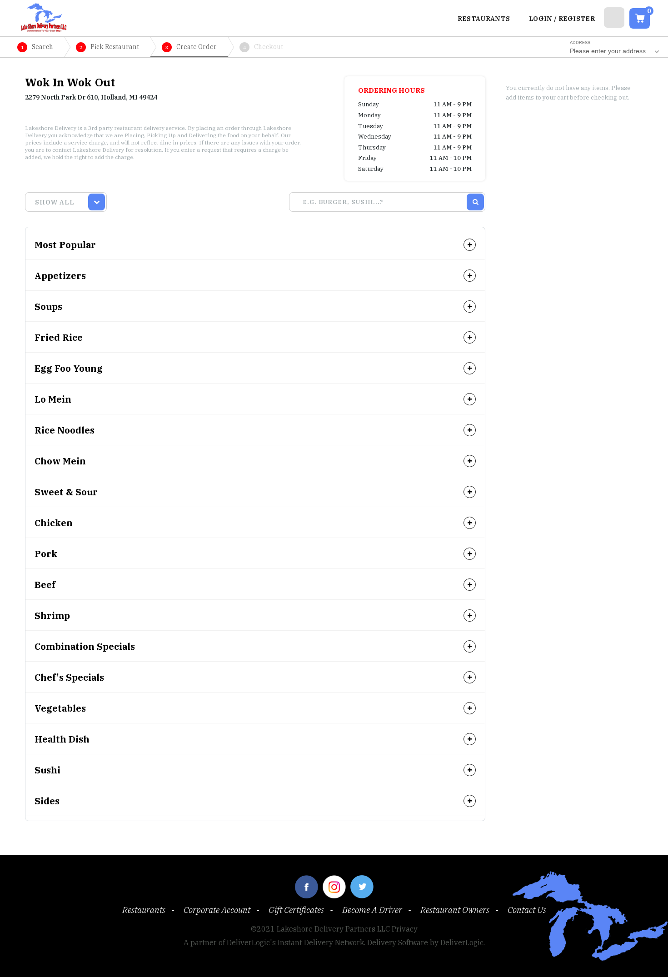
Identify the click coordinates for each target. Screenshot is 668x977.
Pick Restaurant (109, 47)
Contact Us (527, 909)
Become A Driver (372, 909)
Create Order (191, 47)
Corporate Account (217, 909)
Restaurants (143, 909)
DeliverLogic (462, 942)
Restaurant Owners (454, 909)
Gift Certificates (296, 909)
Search (37, 47)
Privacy (405, 928)
